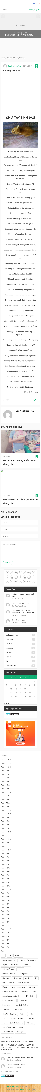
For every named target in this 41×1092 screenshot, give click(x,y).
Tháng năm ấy (19, 1009)
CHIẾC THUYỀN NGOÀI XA (28, 960)
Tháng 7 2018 (5, 900)
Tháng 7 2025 (5, 774)
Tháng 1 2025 (5, 789)
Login (31, 10)
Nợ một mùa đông (9, 1000)
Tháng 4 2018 (5, 911)
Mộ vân (5, 987)
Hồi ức (20, 969)
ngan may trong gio (18, 987)
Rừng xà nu (6, 1005)
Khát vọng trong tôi (9, 974)
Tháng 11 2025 (6, 763)
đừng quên (20, 1032)
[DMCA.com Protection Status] (12, 715)
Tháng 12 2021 (6, 846)
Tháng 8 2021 (5, 857)
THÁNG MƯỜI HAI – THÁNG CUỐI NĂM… (23, 595)
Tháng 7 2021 (5, 861)
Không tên (6, 978)
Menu (5, 10)
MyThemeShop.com (24, 1089)
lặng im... (28, 978)
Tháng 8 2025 (5, 771)
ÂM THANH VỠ (8, 1032)
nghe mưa (33, 987)
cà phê (5, 965)
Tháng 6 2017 (5, 947)
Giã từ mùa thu (34, 1041)
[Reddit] (16, 581)
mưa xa (11, 983)
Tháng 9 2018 (5, 897)
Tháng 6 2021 (5, 864)
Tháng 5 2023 (5, 825)
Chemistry (9, 639)
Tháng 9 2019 (5, 893)
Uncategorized (11, 665)
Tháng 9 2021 (5, 853)
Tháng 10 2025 (6, 767)
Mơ (4, 983)
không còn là (24, 974)
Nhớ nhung (24, 991)
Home (3, 58)
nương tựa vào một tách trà (12, 996)
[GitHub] (33, 577)
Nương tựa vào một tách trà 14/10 (12, 1041)
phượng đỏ (23, 1000)
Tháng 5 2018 (5, 907)
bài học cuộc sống (12, 635)
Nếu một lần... (30, 996)
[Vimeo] (20, 577)
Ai (3, 956)
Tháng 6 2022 (5, 843)
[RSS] (33, 581)
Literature (9, 648)
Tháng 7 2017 (5, 943)
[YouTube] (7, 581)
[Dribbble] (33, 572)
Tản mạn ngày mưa (16, 1018)
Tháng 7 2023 (5, 817)
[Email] (29, 581)
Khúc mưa (17, 978)
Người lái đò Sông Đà (10, 991)
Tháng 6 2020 (5, 871)
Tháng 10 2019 (6, 889)
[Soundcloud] (11, 577)
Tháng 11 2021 (6, 850)
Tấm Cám (30, 1018)
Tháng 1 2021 (5, 868)
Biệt (9, 956)
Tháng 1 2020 (5, 886)
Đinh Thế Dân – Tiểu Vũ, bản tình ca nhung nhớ (20, 501)
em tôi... (26, 965)
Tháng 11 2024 (6, 792)
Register (37, 10)
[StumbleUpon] (24, 577)
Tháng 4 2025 (5, 785)
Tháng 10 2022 (6, 839)
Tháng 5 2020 (5, 875)
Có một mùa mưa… (18, 620)
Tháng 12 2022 (6, 832)
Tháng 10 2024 (6, 796)
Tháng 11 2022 (6, 835)
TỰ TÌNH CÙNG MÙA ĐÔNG (21, 603)
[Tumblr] (29, 577)
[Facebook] (7, 572)
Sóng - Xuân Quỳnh (21, 1005)
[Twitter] (16, 577)
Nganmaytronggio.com (14, 1086)
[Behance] (11, 572)
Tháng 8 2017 (5, 940)
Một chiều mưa (23, 983)
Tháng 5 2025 (5, 781)
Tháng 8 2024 (5, 799)
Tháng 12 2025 (6, 760)
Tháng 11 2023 (6, 810)
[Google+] (20, 572)
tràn (4, 1018)
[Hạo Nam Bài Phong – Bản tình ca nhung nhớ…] (20, 442)
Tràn (7, 661)
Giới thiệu (9, 644)
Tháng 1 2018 (5, 922)
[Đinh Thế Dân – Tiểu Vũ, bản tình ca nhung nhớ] (20, 481)
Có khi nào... (15, 965)
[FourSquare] (11, 581)
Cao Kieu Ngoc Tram (15, 66)
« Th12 (6, 703)
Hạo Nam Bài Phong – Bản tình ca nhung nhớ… (20, 462)
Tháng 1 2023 (5, 828)
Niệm (34, 991)
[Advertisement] (20, 93)
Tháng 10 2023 (6, 814)
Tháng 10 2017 (6, 933)
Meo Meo (9, 652)
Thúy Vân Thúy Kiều (9, 1014)
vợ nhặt (21, 1027)
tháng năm (6, 1009)
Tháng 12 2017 (6, 925)
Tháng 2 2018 (5, 918)
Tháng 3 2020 (5, 882)
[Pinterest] (24, 572)
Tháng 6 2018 (5, 904)
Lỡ (36, 978)
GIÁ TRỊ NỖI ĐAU (8, 969)
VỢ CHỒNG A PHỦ (9, 1027)
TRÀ (31, 1014)
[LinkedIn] (7, 577)
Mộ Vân (9, 58)
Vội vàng (30, 1023)
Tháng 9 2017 (5, 936)
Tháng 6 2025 (5, 778)
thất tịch (23, 1014)
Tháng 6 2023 (5, 821)
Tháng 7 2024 (5, 803)
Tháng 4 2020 (5, 879)
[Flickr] (16, 572)
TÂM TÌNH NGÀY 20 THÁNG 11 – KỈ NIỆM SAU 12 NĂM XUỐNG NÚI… (23, 612)
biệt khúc (18, 956)
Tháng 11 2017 (6, 929)
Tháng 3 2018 (5, 915)
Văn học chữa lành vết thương (13, 1023)
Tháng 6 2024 (5, 807)
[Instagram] (29, 572)
